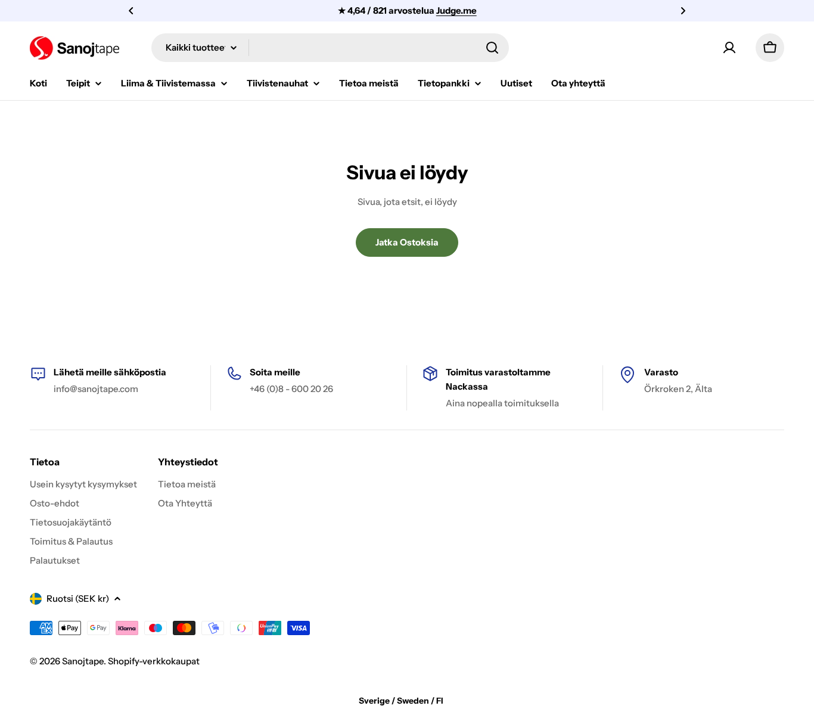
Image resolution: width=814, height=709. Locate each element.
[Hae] (492, 48)
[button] (131, 11)
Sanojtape (83, 661)
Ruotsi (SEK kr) (77, 598)
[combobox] (330, 47)
